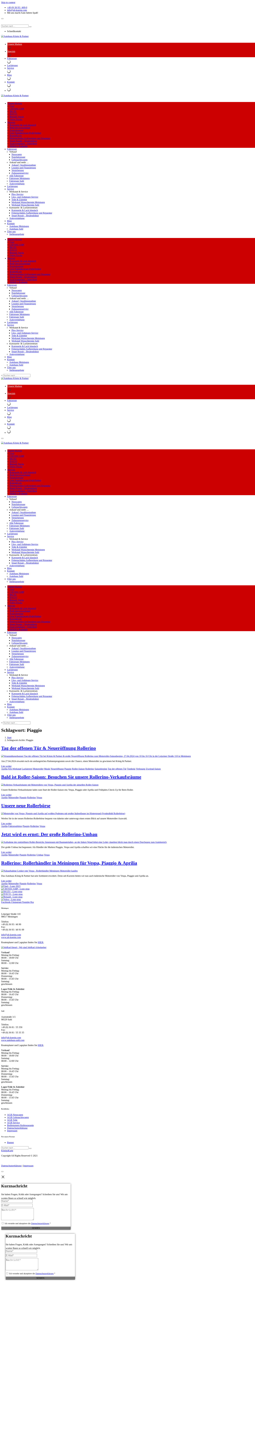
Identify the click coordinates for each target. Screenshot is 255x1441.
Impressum (28, 1165)
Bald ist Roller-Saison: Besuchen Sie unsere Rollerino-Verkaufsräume (71, 777)
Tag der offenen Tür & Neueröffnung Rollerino (48, 748)
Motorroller (38, 769)
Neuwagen (17, 154)
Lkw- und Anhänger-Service (25, 197)
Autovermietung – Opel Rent (23, 143)
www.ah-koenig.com (11, 937)
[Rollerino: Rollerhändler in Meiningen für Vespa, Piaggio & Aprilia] (39, 871)
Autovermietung (16, 183)
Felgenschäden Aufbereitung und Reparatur (30, 138)
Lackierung (12, 186)
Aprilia (4, 769)
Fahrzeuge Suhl (16, 181)
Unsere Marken (15, 103)
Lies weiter (6, 766)
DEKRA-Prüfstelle (19, 146)
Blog (9, 221)
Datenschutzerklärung (11, 1165)
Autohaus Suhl (16, 229)
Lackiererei (27, 769)
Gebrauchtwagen (19, 159)
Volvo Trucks (16, 119)
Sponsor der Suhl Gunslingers (15, 20)
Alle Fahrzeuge (16, 175)
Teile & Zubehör (19, 199)
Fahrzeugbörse (15, 826)
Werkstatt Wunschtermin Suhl (25, 205)
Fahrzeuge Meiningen (19, 178)
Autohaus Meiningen (19, 226)
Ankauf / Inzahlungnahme (24, 165)
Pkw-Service (17, 194)
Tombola (131, 769)
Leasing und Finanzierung (24, 167)
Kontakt (11, 223)
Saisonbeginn (101, 769)
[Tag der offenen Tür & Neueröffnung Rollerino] (96, 756)
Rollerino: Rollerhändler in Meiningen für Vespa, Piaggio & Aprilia (69, 863)
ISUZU (13, 111)
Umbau (39, 855)
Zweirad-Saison (153, 769)
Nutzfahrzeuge (16, 130)
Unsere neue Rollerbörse (25, 805)
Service (10, 189)
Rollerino (89, 769)
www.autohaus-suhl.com (12, 1040)
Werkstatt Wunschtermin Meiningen (28, 202)
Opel (12, 106)
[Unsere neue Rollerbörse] (63, 813)
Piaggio (67, 769)
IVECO (13, 114)
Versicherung (18, 170)
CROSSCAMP (17, 108)
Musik (47, 769)
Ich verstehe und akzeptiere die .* (28, 1223)
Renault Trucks (17, 116)
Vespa (39, 797)
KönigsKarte (16, 135)
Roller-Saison (78, 769)
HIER (40, 942)
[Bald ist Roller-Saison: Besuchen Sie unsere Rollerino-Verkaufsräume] (49, 785)
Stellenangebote (16, 234)
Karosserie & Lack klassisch (23, 125)
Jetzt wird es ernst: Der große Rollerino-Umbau (49, 834)
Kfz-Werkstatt (14, 769)
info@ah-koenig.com (11, 934)
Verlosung (140, 769)
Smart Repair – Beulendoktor (23, 141)
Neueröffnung (57, 769)
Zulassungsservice (20, 173)
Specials (11, 122)
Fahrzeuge (12, 149)
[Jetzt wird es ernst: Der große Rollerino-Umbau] (84, 842)
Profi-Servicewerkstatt (20, 127)
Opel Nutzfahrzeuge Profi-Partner (25, 133)
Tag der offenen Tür (117, 769)
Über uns (11, 231)
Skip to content (8, 2)
